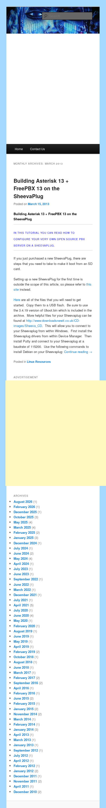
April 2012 (21, 760)
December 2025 (25, 511)
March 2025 (22, 527)
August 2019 (23, 631)
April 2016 (21, 688)
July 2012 (21, 755)
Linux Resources (39, 361)
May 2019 (21, 641)
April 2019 (21, 646)
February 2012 (24, 765)
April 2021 (21, 605)
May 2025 (21, 522)
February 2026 (24, 506)
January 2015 (24, 708)
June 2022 (21, 584)
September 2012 (26, 750)
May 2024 (21, 558)
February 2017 (24, 677)
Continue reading (78, 351)
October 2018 (24, 656)
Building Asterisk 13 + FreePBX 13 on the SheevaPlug (41, 188)
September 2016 (26, 682)
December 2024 (25, 543)
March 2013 (22, 739)
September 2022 (26, 579)
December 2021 (25, 594)
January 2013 (24, 745)
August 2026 (23, 501)
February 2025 (24, 532)
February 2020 (24, 626)
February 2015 (24, 703)
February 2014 (24, 724)
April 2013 (21, 734)
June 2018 (21, 667)
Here (17, 299)
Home (19, 149)
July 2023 (21, 568)
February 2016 (24, 693)
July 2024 (21, 548)
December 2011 (25, 776)
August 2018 (23, 662)
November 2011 (25, 781)
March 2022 (22, 589)
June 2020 (21, 615)
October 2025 (24, 517)
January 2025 (24, 537)
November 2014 (25, 714)
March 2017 (22, 672)
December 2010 (25, 791)
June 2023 (21, 574)
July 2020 (21, 610)
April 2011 (21, 786)
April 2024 (21, 563)
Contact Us (37, 149)
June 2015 (21, 698)
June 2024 (21, 553)
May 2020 (21, 620)
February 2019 (24, 651)
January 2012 (24, 771)
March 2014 (22, 719)
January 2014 (24, 729)
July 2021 (21, 600)
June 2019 (21, 636)
